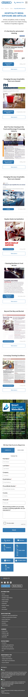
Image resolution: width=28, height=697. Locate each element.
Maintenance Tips (6, 655)
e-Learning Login (5, 635)
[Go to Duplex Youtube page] (11, 582)
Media (11, 8)
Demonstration (5, 625)
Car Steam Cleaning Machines (8, 645)
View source (14, 69)
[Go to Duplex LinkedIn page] (8, 582)
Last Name (6, 465)
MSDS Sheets (4, 637)
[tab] (7, 450)
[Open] (26, 2)
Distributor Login (5, 633)
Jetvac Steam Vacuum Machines (8, 660)
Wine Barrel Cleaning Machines (8, 649)
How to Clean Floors (6, 619)
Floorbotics (4, 643)
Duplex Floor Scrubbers (6, 657)
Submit (14, 530)
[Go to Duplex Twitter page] (5, 582)
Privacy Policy (5, 631)
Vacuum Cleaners (5, 662)
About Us (7, 8)
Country (5, 493)
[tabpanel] (14, 494)
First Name (6, 458)
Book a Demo (17, 586)
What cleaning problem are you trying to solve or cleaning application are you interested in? (14, 508)
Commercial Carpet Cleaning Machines (9, 615)
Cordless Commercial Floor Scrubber (9, 617)
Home (2, 8)
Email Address (7, 479)
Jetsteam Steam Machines (7, 658)
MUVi (3, 650)
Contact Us (5, 586)
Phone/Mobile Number (9, 486)
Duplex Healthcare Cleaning (7, 647)
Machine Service (5, 621)
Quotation (4, 623)
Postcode (5, 499)
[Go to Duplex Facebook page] (2, 582)
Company (5, 472)
